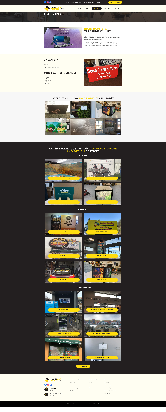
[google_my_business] (50, 2)
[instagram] (48, 2)
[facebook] (45, 2)
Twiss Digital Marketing (95, 403)
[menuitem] (79, 8)
